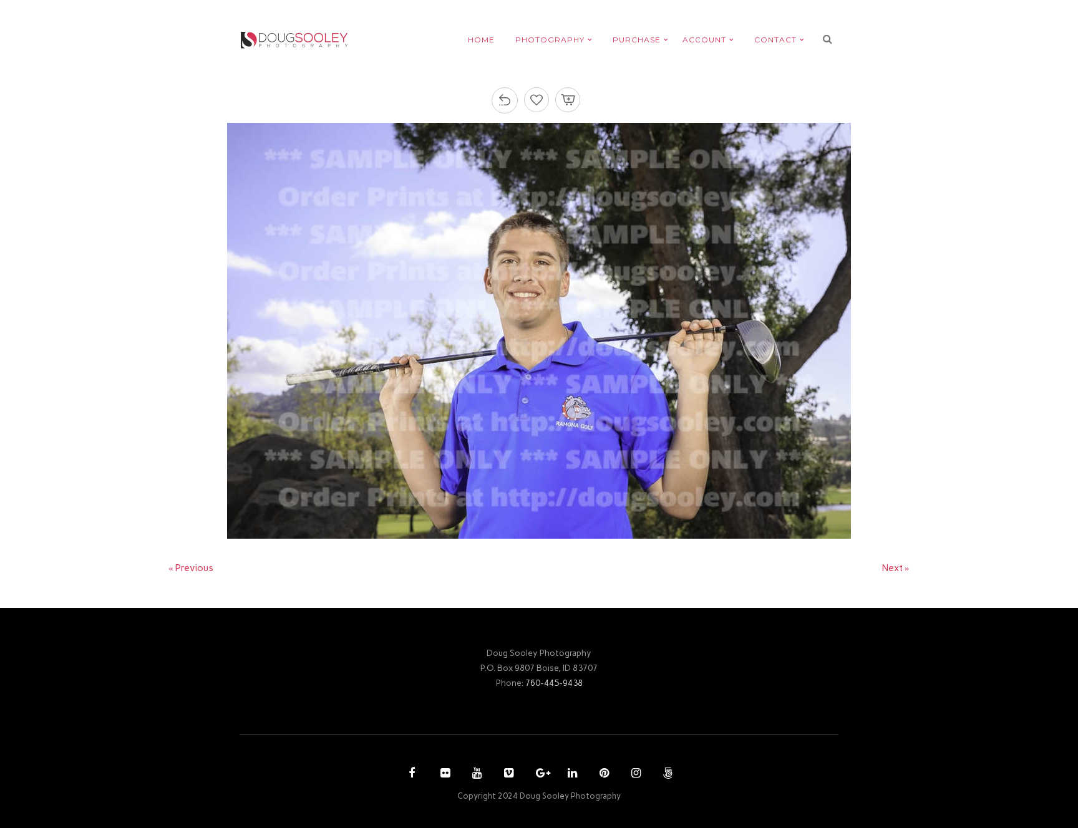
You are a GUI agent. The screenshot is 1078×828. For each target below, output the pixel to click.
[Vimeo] (507, 774)
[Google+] (539, 774)
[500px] (666, 774)
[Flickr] (443, 774)
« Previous (190, 568)
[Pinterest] (602, 774)
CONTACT (775, 39)
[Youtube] (475, 774)
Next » (896, 568)
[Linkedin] (570, 774)
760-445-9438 (554, 683)
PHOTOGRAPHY (550, 39)
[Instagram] (634, 774)
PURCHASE (637, 39)
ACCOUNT (704, 39)
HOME (481, 39)
